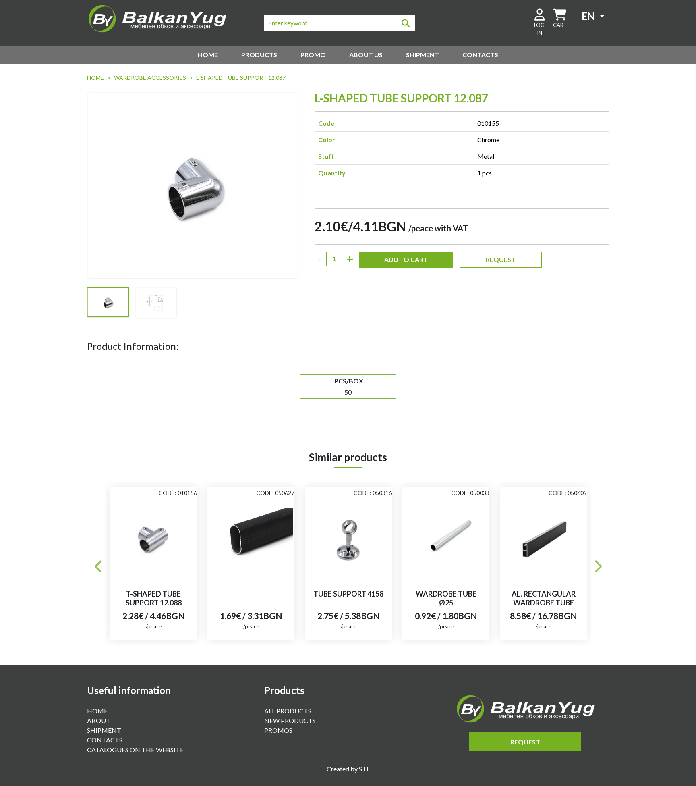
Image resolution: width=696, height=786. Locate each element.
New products (290, 720)
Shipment (422, 54)
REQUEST (501, 259)
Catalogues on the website (135, 749)
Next (597, 564)
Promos (278, 730)
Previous (99, 564)
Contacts (480, 54)
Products (259, 54)
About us (366, 54)
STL (364, 769)
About (98, 720)
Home (208, 54)
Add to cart (406, 259)
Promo (313, 54)
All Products (287, 711)
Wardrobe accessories (150, 77)
